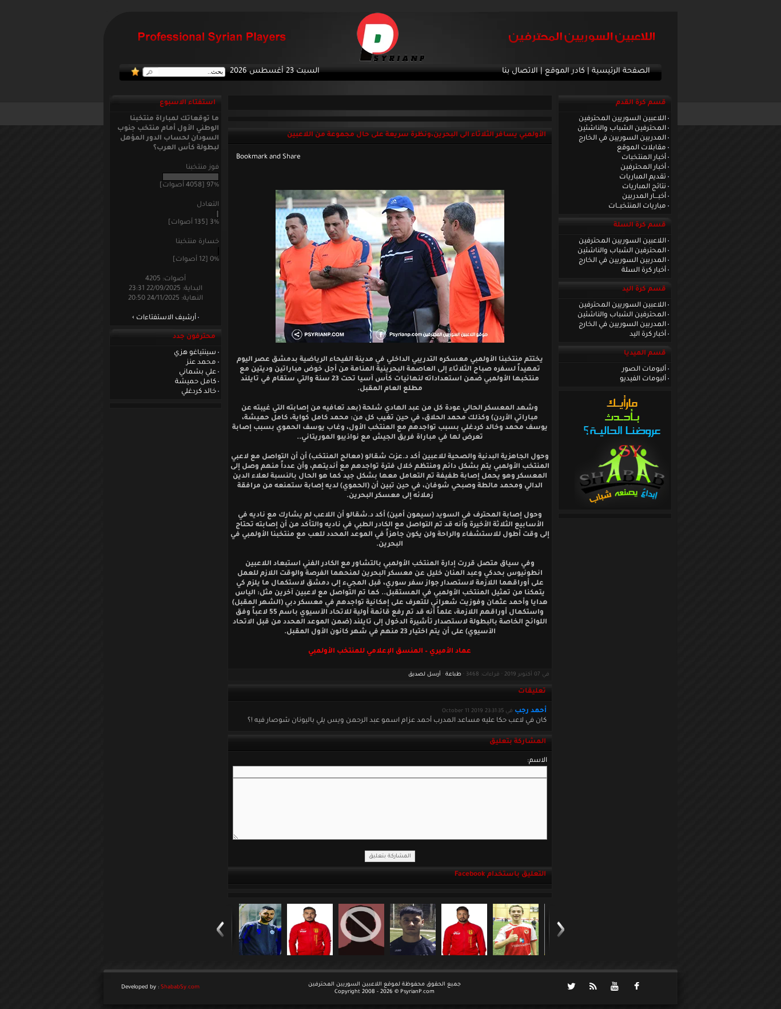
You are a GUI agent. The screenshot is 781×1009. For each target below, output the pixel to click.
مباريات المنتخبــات (637, 206)
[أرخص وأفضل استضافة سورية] (622, 506)
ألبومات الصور (644, 370)
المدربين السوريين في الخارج (622, 138)
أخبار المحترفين (643, 168)
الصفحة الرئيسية (621, 71)
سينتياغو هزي (195, 353)
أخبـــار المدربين (644, 197)
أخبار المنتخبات (643, 158)
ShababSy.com (180, 987)
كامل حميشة (195, 382)
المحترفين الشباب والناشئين (621, 129)
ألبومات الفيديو (643, 379)
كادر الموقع (565, 71)
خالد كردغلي (198, 392)
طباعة (453, 675)
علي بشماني (197, 372)
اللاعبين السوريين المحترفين (622, 119)
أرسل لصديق (424, 675)
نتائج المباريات (644, 187)
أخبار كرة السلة (643, 271)
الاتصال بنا (520, 71)
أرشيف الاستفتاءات (166, 318)
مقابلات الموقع (641, 148)
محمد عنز (201, 363)
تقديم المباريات (642, 177)
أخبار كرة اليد (647, 335)
